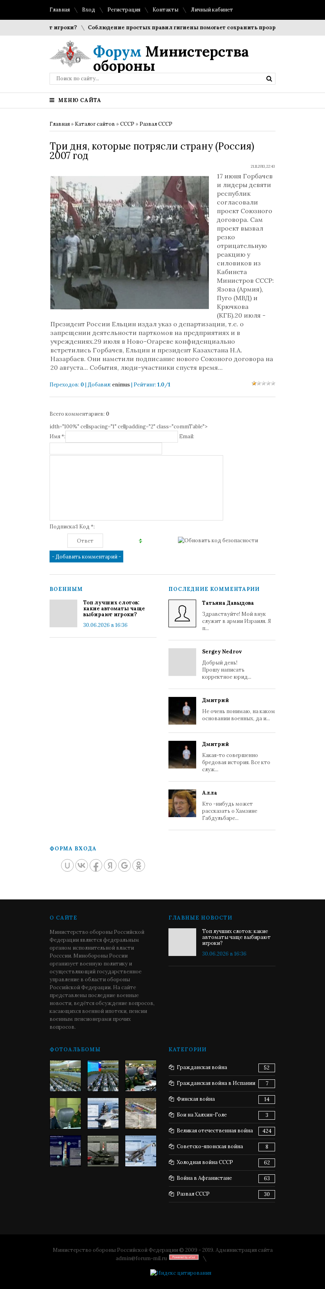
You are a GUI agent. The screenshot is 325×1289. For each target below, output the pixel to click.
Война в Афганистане (204, 1178)
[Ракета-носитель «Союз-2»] (65, 1151)
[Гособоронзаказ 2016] (65, 1113)
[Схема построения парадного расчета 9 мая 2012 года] (141, 1113)
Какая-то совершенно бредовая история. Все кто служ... (236, 757)
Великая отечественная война (215, 1130)
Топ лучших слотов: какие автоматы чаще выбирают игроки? (114, 608)
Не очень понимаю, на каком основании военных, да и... (238, 709)
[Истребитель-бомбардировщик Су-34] (141, 1151)
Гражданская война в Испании (216, 1083)
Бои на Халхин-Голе (202, 1114)
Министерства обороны (171, 58)
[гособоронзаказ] (141, 1076)
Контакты (165, 9)
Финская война (196, 1099)
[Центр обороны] (103, 1076)
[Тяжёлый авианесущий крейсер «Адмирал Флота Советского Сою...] (103, 1113)
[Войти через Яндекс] (110, 865)
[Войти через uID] (67, 865)
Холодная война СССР (205, 1162)
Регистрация (123, 9)
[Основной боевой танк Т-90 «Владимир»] (103, 1151)
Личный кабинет (212, 9)
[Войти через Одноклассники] (138, 865)
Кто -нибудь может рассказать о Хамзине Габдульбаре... (229, 805)
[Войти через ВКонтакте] (81, 865)
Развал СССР (156, 124)
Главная (60, 9)
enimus (121, 384)
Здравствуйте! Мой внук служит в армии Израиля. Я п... (236, 616)
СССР (127, 124)
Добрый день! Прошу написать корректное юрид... (226, 664)
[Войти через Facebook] (96, 865)
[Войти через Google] (124, 865)
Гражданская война (202, 1067)
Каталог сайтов (95, 124)
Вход (88, 9)
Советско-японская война (210, 1146)
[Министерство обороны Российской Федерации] (65, 1076)
